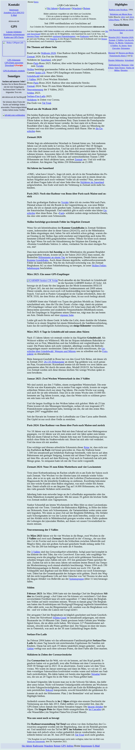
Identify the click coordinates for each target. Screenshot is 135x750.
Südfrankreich (114, 65)
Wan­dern (53, 39)
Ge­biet (30, 648)
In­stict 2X (40, 72)
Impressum (13, 10)
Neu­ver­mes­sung (35, 89)
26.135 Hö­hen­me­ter (54, 361)
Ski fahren (27, 745)
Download (9, 65)
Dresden (124, 70)
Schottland (129, 60)
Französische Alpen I (118, 56)
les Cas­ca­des (95, 709)
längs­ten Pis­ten (33, 36)
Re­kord (49, 690)
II (131, 56)
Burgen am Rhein (126, 53)
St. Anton (123, 45)
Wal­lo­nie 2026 (48, 53)
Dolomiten (125, 48)
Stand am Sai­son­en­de (36, 741)
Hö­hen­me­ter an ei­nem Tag (51, 257)
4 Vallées (114, 45)
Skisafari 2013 (114, 37)
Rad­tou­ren (84, 36)
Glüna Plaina (114, 20)
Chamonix (128, 43)
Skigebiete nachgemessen (14, 34)
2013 (131, 17)
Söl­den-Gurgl (59, 617)
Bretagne (125, 65)
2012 (123, 17)
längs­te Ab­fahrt (95, 706)
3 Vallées (31, 79)
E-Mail (14, 15)
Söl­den (30, 92)
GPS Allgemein (13, 60)
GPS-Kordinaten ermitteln (14, 71)
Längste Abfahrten (14, 32)
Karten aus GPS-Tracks (14, 37)
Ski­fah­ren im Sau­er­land (92, 182)
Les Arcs (128, 40)
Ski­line (30, 69)
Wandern (48, 745)
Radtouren (38, 745)
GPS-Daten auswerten (14, 63)
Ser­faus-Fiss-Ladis (36, 96)
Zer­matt (31, 56)
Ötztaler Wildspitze (116, 60)
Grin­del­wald (33, 76)
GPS (63, 745)
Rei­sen (104, 39)
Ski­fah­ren (32, 99)
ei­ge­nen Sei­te (67, 315)
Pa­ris (35, 63)
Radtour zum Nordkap (118, 10)
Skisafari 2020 (127, 37)
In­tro (36, 2)
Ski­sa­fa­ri (95, 674)
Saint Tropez (120, 68)
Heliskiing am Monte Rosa (121, 14)
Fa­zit (61, 213)
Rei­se (86, 447)
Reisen (57, 745)
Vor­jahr (39, 66)
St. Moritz (119, 43)
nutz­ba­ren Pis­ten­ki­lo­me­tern (64, 36)
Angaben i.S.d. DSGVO (14, 12)
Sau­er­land (46, 59)
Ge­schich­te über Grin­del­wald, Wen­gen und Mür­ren (66, 350)
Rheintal (111, 53)
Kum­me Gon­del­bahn (37, 260)
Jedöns (70, 745)
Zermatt (112, 40)
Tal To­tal (46, 103)
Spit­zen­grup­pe (76, 578)
